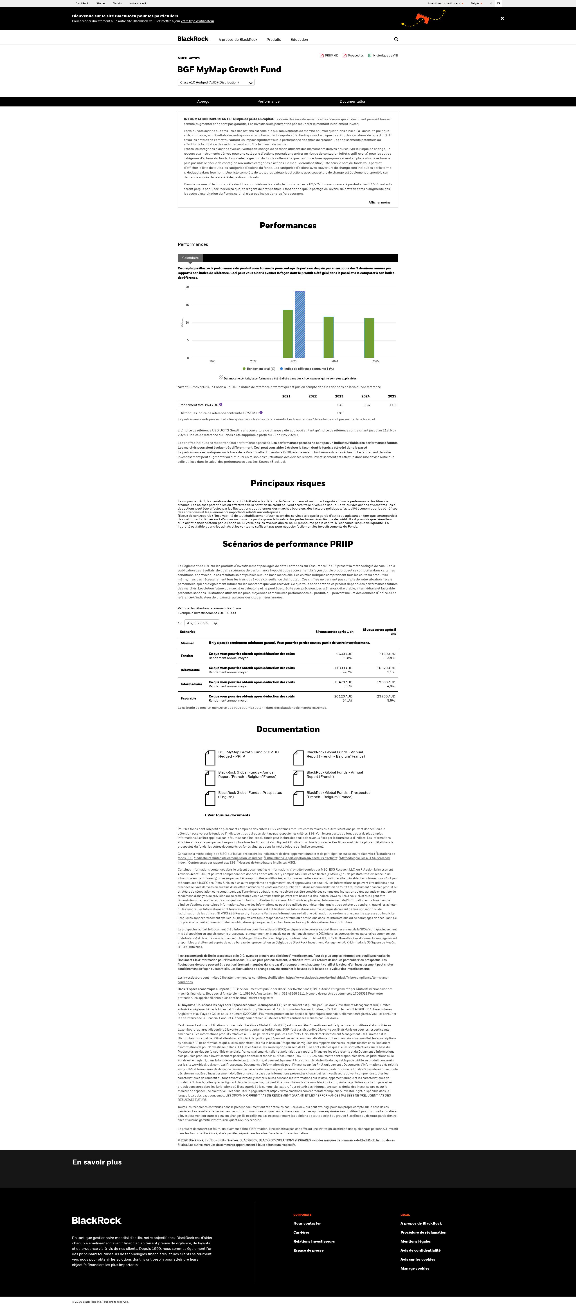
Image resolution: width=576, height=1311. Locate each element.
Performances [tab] (193, 244)
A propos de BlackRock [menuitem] (238, 40)
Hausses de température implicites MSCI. (266, 862)
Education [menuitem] (299, 40)
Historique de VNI (385, 55)
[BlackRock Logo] (97, 1223)
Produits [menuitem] (274, 40)
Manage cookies (414, 1268)
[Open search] (396, 39)
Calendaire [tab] (190, 257)
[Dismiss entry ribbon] (502, 18)
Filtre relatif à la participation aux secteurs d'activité (300, 858)
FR (498, 3)
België (475, 3)
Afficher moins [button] (379, 202)
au (180, 623)
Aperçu (203, 102)
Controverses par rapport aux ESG (211, 862)
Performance (268, 102)
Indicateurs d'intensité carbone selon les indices (228, 858)
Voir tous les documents (228, 815)
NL (491, 3)
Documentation (353, 102)
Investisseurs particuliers (444, 3)
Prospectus (356, 55)
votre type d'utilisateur (197, 21)
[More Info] (220, 404)
